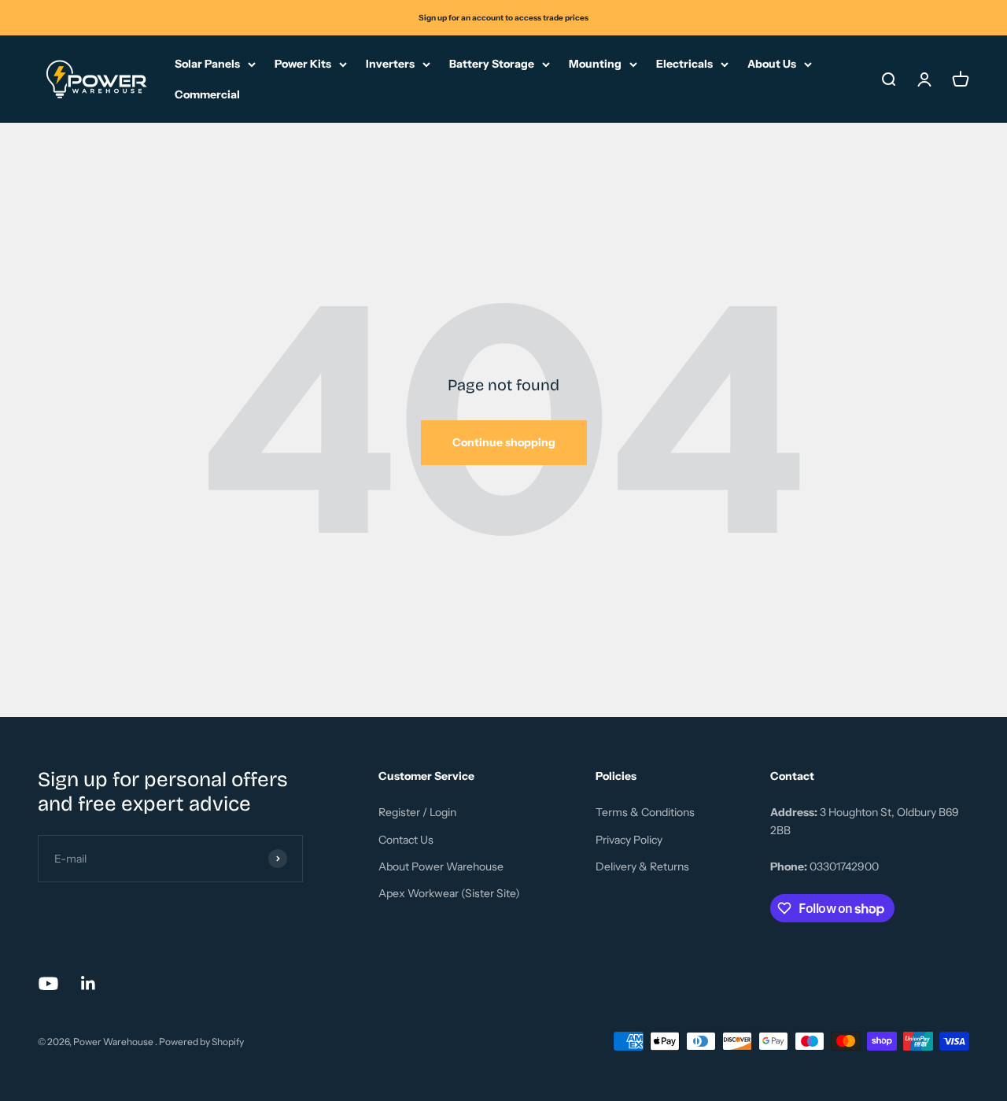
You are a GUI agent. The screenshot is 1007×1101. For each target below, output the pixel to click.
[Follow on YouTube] (48, 983)
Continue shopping (503, 442)
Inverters (390, 64)
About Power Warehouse (441, 866)
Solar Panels (207, 64)
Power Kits (303, 64)
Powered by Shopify (201, 1041)
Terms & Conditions (645, 812)
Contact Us (405, 840)
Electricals (684, 64)
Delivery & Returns (642, 866)
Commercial (207, 94)
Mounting (595, 64)
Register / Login (417, 812)
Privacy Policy (629, 840)
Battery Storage (491, 64)
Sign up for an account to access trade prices (503, 18)
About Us (771, 64)
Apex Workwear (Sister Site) (449, 893)
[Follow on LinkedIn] (88, 983)
